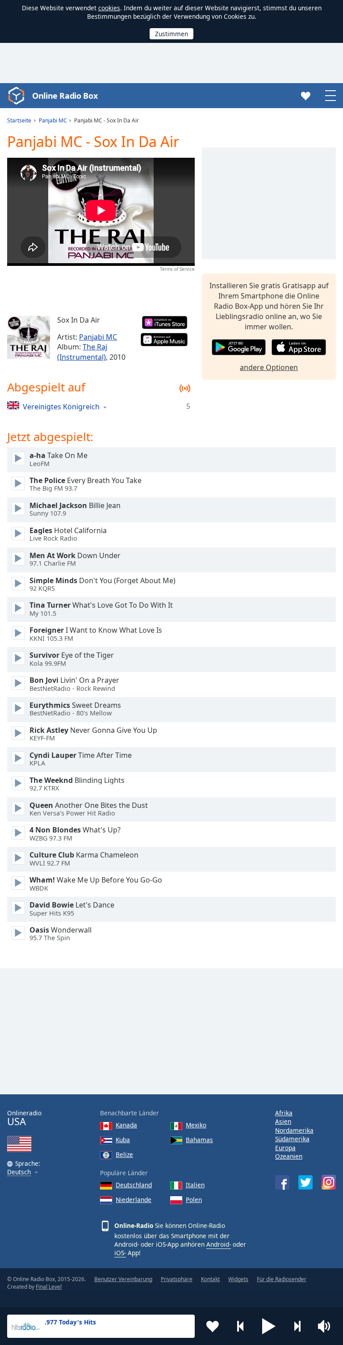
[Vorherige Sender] (240, 1326)
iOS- (120, 1252)
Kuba (123, 1139)
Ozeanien (288, 1156)
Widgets (238, 1279)
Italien (195, 1185)
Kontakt (210, 1279)
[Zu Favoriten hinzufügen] (212, 1326)
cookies (109, 8)
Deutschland (134, 1185)
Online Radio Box (64, 95)
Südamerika (292, 1139)
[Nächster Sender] (297, 1326)
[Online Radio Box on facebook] (282, 1182)
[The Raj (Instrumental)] (28, 337)
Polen (194, 1199)
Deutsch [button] (19, 1172)
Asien (283, 1121)
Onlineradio (24, 1118)
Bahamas (199, 1139)
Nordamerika (294, 1130)
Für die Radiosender (281, 1279)
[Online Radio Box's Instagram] (329, 1182)
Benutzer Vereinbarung (123, 1279)
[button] (269, 1326)
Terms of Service (177, 269)
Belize (124, 1154)
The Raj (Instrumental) (82, 352)
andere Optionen (269, 367)
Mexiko (196, 1125)
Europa (285, 1147)
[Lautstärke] (325, 1326)
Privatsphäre (176, 1279)
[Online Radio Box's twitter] (305, 1182)
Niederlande (133, 1199)
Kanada (126, 1125)
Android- (218, 1244)
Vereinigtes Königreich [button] (61, 406)
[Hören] (18, 458)
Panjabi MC (98, 337)
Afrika (284, 1113)
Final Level (49, 1286)
